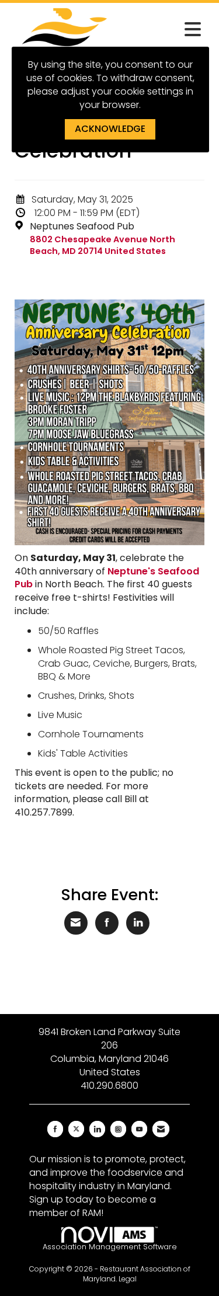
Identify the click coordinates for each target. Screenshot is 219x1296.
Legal (128, 1279)
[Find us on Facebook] (55, 1129)
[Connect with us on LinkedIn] (97, 1129)
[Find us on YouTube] (139, 1129)
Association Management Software (110, 1247)
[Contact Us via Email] (160, 1129)
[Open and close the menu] (163, 30)
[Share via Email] (76, 923)
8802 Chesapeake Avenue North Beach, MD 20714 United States (102, 245)
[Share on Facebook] (107, 923)
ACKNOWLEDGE (110, 128)
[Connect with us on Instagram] (118, 1129)
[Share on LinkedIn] (138, 923)
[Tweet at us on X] (76, 1129)
